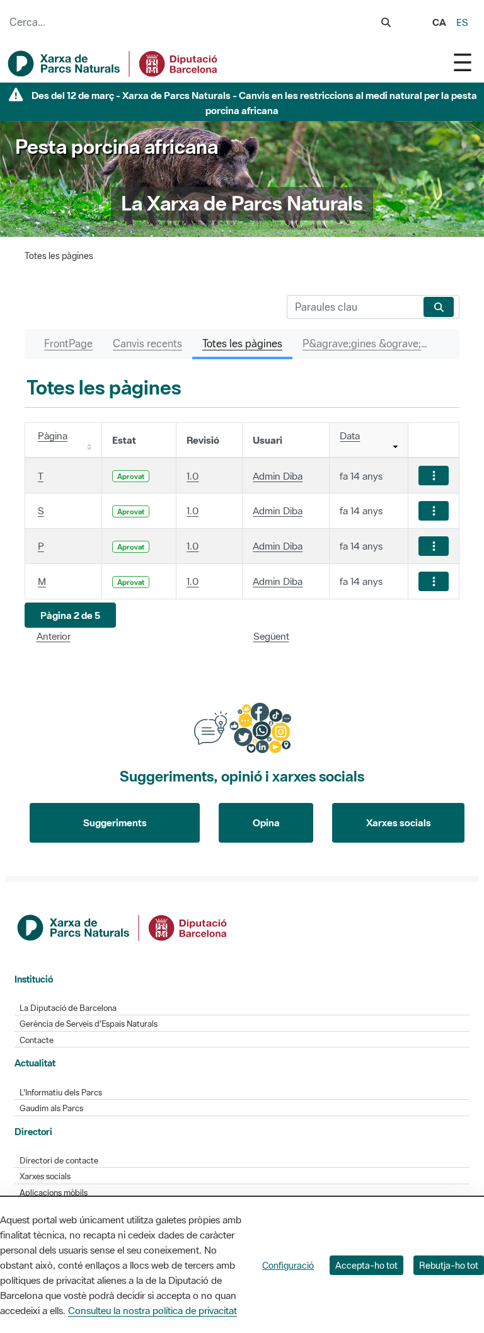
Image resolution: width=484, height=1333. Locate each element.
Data (350, 435)
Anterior (54, 636)
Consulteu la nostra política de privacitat (152, 1310)
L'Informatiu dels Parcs (61, 1092)
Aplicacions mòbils (54, 1192)
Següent (271, 636)
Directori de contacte (59, 1160)
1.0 (193, 476)
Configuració (288, 1265)
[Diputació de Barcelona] (122, 926)
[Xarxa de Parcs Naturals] (113, 64)
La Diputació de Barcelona (68, 1008)
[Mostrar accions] (433, 475)
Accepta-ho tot (366, 1265)
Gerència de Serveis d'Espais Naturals (89, 1024)
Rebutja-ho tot (448, 1265)
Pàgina (52, 435)
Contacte (37, 1040)
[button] (70, 615)
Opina (266, 822)
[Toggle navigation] (462, 62)
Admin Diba (277, 476)
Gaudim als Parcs (51, 1108)
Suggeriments (115, 822)
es (462, 22)
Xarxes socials (398, 822)
